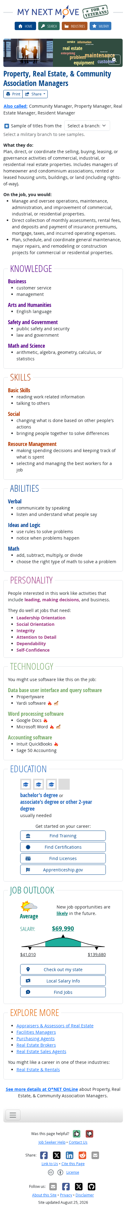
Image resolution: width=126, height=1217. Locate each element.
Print (15, 94)
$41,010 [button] (28, 954)
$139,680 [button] (97, 954)
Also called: (16, 106)
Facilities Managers (36, 1032)
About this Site (44, 1195)
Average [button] (29, 916)
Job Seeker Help (52, 1142)
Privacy (66, 1195)
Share (37, 94)
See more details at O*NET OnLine (42, 1089)
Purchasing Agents (36, 1038)
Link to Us (50, 1163)
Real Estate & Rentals (38, 1069)
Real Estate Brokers (36, 1045)
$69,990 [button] (63, 928)
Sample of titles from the (36, 126)
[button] (50, 703)
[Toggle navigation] (13, 1115)
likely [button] (62, 913)
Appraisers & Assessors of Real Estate (55, 1026)
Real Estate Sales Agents (41, 1051)
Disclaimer (85, 1195)
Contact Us (78, 1142)
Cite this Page (73, 1163)
